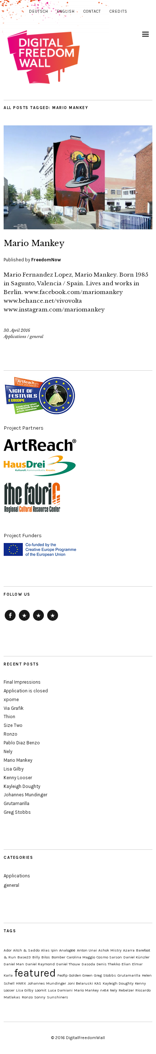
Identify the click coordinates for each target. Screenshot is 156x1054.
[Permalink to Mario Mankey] (78, 227)
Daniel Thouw (68, 964)
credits (118, 11)
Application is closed (26, 690)
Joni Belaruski (80, 983)
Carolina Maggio (81, 957)
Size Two (13, 725)
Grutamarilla (16, 803)
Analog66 (67, 950)
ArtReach (24, 620)
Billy (36, 957)
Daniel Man (14, 964)
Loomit (40, 990)
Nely (8, 751)
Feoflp (62, 975)
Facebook (10, 620)
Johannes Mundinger (25, 794)
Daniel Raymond (40, 964)
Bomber (58, 957)
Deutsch (38, 11)
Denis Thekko (108, 964)
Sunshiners (57, 997)
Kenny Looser (18, 777)
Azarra (129, 950)
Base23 (24, 957)
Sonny (39, 997)
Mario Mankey (34, 243)
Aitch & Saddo (26, 950)
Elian (126, 964)
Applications (15, 336)
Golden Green (81, 975)
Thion (9, 716)
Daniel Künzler (136, 957)
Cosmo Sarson (109, 957)
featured (35, 973)
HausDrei (38, 620)
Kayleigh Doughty (22, 786)
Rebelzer (126, 990)
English (66, 11)
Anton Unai (87, 950)
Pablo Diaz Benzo (22, 742)
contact (92, 11)
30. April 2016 (17, 330)
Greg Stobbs (17, 812)
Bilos (45, 957)
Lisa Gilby (14, 769)
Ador (8, 950)
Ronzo (10, 734)
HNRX (21, 983)
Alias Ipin (49, 950)
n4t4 (104, 990)
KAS (97, 983)
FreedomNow (46, 259)
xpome (11, 699)
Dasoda (88, 964)
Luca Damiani (60, 990)
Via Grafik (14, 708)
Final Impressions (22, 682)
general (36, 336)
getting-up (52, 620)
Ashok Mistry (110, 950)
